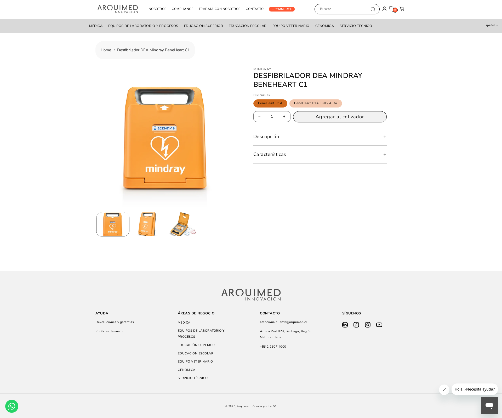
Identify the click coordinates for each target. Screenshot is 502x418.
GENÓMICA (324, 26)
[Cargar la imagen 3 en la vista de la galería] (182, 224)
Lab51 (273, 406)
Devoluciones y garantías (114, 322)
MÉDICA (95, 26)
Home (106, 50)
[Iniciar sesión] (384, 9)
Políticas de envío (109, 331)
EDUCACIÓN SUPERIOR (203, 26)
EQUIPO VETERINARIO (291, 26)
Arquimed (243, 406)
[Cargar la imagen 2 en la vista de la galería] (148, 224)
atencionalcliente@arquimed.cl (283, 322)
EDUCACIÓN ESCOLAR (248, 26)
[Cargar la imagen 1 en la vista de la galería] (112, 224)
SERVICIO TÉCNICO (356, 26)
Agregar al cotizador (340, 117)
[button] (402, 10)
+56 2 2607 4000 (273, 346)
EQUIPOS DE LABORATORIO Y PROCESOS (143, 26)
